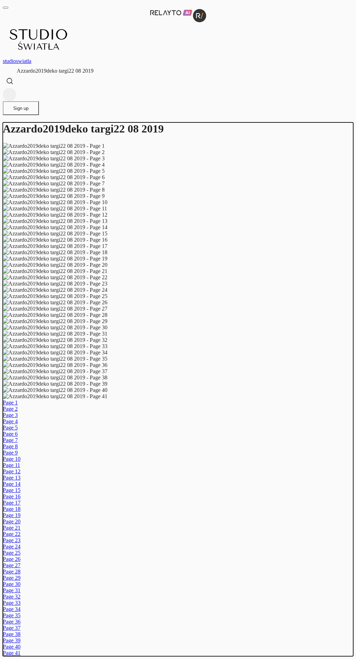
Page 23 (12, 540)
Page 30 (12, 584)
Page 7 (10, 440)
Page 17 (12, 503)
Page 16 (12, 496)
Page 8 (10, 446)
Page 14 (12, 484)
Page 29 (12, 578)
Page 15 (12, 490)
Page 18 (12, 509)
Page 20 (12, 521)
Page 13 (12, 478)
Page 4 (10, 421)
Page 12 (12, 471)
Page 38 (12, 634)
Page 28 (12, 571)
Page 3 (10, 415)
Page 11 (11, 465)
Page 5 (10, 428)
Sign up (21, 108)
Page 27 (12, 565)
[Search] (10, 81)
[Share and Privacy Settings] (9, 94)
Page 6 (10, 434)
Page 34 (12, 609)
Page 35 (12, 615)
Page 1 (10, 402)
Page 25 (12, 553)
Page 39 (12, 640)
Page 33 (12, 603)
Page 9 (10, 453)
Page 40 (12, 647)
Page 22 (12, 534)
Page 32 (12, 597)
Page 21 (12, 528)
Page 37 (12, 628)
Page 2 (10, 409)
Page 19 (12, 515)
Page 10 (12, 459)
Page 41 (12, 653)
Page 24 (12, 546)
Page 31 (12, 590)
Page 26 (12, 559)
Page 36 (12, 622)
